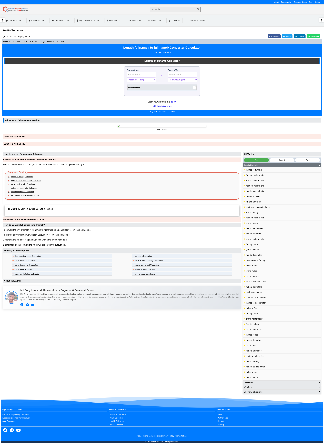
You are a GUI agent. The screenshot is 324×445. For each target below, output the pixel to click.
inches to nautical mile (256, 281)
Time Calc (175, 20)
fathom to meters (254, 287)
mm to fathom (252, 377)
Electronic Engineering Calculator (16, 418)
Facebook (275, 36)
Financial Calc (115, 20)
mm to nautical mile (255, 191)
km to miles (251, 271)
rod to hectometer (254, 329)
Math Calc (136, 20)
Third (307, 160)
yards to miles (252, 249)
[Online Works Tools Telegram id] (11, 430)
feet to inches (252, 324)
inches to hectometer (256, 303)
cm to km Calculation (143, 256)
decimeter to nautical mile (258, 207)
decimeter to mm (254, 292)
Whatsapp (315, 36)
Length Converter (47, 42)
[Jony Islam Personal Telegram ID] (27, 305)
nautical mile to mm (255, 218)
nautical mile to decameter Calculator (26, 181)
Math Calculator (116, 418)
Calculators (15, 42)
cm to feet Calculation (23, 269)
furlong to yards (253, 202)
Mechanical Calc (62, 20)
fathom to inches (254, 351)
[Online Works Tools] (16, 9)
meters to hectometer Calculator (24, 188)
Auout (219, 414)
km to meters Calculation (25, 260)
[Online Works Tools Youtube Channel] (18, 430)
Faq (310, 2)
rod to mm (251, 345)
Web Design (282, 387)
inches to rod (252, 335)
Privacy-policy (286, 2)
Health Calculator (117, 421)
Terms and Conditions (152, 436)
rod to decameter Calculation (26, 265)
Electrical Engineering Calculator (15, 414)
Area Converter (8, 421)
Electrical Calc (15, 20)
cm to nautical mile (255, 239)
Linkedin (301, 36)
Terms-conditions (300, 2)
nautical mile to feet (255, 356)
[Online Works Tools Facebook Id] (5, 430)
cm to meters (252, 223)
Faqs (185, 436)
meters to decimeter (255, 367)
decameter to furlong (255, 260)
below (173, 102)
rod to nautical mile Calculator (23, 184)
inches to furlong (254, 170)
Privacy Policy (168, 436)
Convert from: (133, 70)
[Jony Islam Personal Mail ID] (33, 305)
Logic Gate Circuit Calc (89, 20)
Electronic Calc (38, 20)
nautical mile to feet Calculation (27, 274)
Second (282, 160)
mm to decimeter (254, 255)
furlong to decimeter (255, 175)
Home (5, 42)
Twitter (288, 36)
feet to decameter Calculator (22, 192)
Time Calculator (116, 425)
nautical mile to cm (255, 186)
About (276, 2)
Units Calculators (30, 42)
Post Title (60, 42)
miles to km (251, 372)
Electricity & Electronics (282, 392)
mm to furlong (252, 361)
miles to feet (252, 308)
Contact (317, 2)
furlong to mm (252, 313)
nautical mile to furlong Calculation (149, 260)
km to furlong (252, 212)
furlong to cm (252, 244)
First (256, 160)
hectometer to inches (256, 297)
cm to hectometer (254, 319)
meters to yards (253, 234)
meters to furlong (254, 340)
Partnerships (222, 418)
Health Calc (156, 20)
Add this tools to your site (162, 106)
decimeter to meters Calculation (28, 256)
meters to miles (253, 196)
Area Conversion (198, 20)
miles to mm (252, 265)
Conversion (282, 383)
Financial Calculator (118, 414)
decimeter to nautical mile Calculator (25, 195)
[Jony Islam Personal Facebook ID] (22, 305)
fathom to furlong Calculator (22, 177)
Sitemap (220, 425)
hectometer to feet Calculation (147, 265)
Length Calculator (282, 165)
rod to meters (252, 276)
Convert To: (173, 70)
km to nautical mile (255, 180)
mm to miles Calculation (145, 274)
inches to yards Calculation (146, 269)
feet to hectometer (254, 228)
